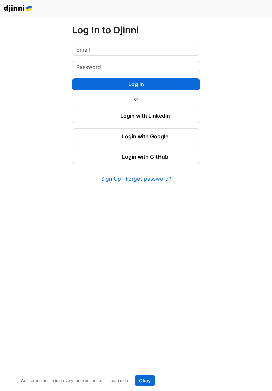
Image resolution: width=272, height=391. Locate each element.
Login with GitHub (144, 156)
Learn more (118, 380)
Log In (136, 84)
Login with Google (144, 136)
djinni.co (18, 9)
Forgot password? (148, 178)
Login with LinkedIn (144, 115)
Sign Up (111, 178)
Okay (145, 380)
